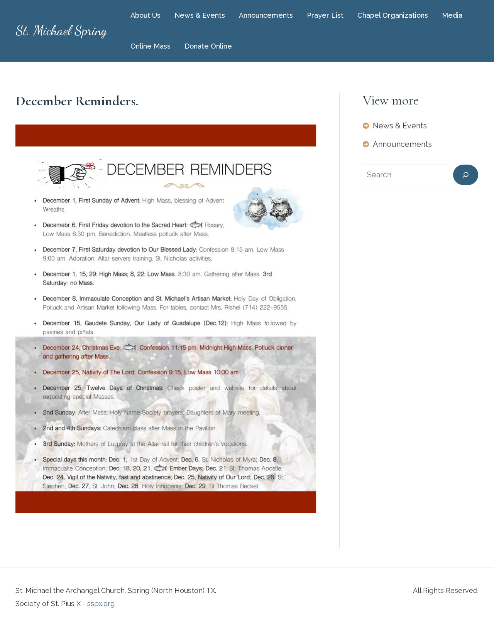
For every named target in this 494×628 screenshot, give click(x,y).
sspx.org (101, 603)
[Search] (465, 175)
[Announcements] (397, 144)
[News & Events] (395, 125)
